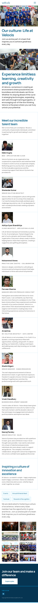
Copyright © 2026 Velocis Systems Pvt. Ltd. (12, 597)
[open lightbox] (10, 526)
